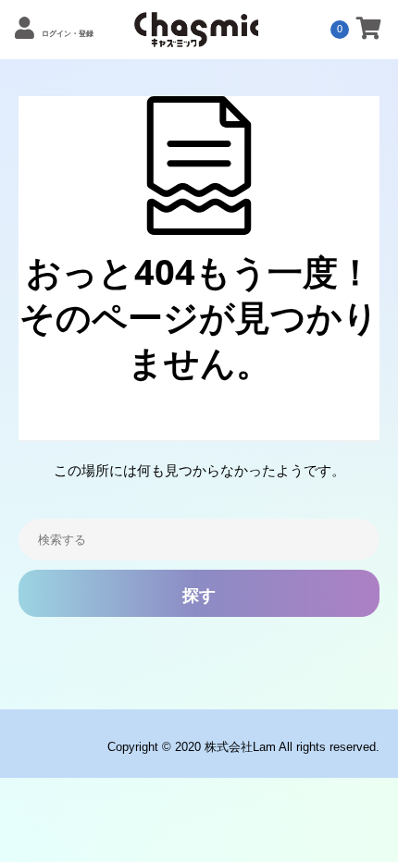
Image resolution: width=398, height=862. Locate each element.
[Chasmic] (196, 37)
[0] (368, 31)
